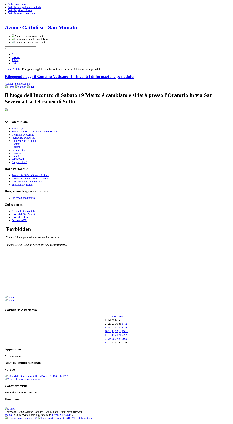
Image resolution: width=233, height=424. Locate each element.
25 (109, 338)
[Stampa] (20, 86)
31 (106, 342)
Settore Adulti (22, 83)
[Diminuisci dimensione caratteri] (30, 42)
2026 (120, 316)
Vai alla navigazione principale (24, 7)
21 (120, 335)
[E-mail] (10, 86)
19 (113, 335)
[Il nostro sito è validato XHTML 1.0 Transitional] (65, 417)
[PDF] (31, 86)
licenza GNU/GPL (62, 414)
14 (120, 331)
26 (113, 338)
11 (109, 331)
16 (126, 331)
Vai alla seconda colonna (21, 13)
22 (123, 335)
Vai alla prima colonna (20, 10)
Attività (17, 69)
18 (109, 335)
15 (123, 331)
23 (126, 335)
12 (113, 331)
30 (126, 338)
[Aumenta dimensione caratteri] (29, 36)
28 (120, 338)
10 (106, 331)
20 (116, 335)
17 (106, 335)
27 (116, 338)
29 (123, 338)
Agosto (113, 316)
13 (116, 331)
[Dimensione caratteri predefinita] (30, 39)
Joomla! (9, 414)
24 (106, 338)
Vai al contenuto (17, 4)
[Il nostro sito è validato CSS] (21, 417)
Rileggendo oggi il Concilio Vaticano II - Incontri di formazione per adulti (69, 76)
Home (8, 69)
